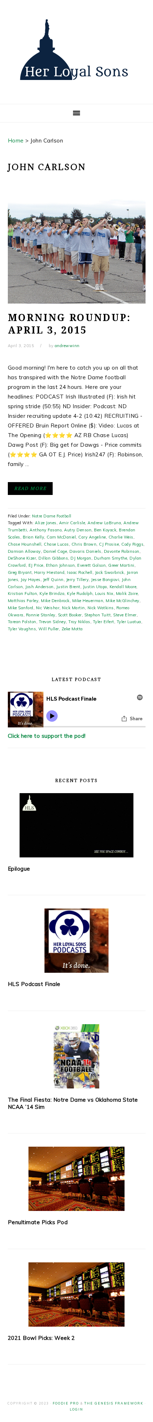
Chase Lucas (56, 544)
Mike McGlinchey (122, 600)
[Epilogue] (77, 825)
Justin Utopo (95, 586)
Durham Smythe (110, 558)
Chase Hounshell (25, 544)
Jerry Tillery (77, 579)
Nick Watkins (101, 607)
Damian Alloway (24, 551)
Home (16, 140)
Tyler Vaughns (22, 628)
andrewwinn (67, 345)
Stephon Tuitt (97, 614)
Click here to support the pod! (47, 735)
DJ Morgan (80, 558)
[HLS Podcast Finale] (77, 940)
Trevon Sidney (52, 621)
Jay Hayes (31, 579)
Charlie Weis (121, 537)
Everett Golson (91, 565)
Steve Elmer (125, 614)
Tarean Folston (22, 621)
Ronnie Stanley (41, 614)
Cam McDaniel (61, 537)
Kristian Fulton (22, 593)
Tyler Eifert (103, 621)
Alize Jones (46, 522)
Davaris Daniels (85, 551)
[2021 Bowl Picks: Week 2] (77, 1294)
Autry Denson (77, 529)
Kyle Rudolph (80, 593)
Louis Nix (104, 593)
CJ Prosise (109, 544)
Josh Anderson (39, 586)
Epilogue (19, 868)
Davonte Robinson (121, 551)
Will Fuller (48, 628)
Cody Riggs (132, 544)
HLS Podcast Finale (34, 984)
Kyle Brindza (51, 593)
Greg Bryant (20, 572)
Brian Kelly (33, 537)
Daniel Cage (55, 551)
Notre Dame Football (52, 516)
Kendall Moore (123, 586)
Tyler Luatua (129, 621)
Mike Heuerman (88, 600)
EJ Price (35, 565)
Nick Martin (73, 607)
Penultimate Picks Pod (38, 1222)
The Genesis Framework (113, 1403)
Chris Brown (84, 544)
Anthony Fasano (46, 529)
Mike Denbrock (55, 600)
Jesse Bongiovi (105, 579)
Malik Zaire (127, 593)
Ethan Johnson (60, 565)
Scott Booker (70, 614)
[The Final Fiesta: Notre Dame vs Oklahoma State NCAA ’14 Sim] (77, 1056)
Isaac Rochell (80, 572)
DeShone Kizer (22, 558)
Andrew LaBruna (104, 522)
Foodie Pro (66, 1403)
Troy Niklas (79, 621)
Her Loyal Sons (76, 49)
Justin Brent (68, 586)
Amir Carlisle (72, 522)
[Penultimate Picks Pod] (77, 1179)
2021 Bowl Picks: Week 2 (41, 1338)
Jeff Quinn (53, 579)
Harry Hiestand (49, 572)
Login (76, 1409)
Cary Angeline (92, 537)
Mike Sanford (20, 607)
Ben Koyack (105, 529)
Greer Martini (121, 565)
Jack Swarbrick (109, 572)
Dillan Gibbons (53, 558)
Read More (30, 488)
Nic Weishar (48, 607)
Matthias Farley (23, 600)
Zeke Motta (72, 628)
